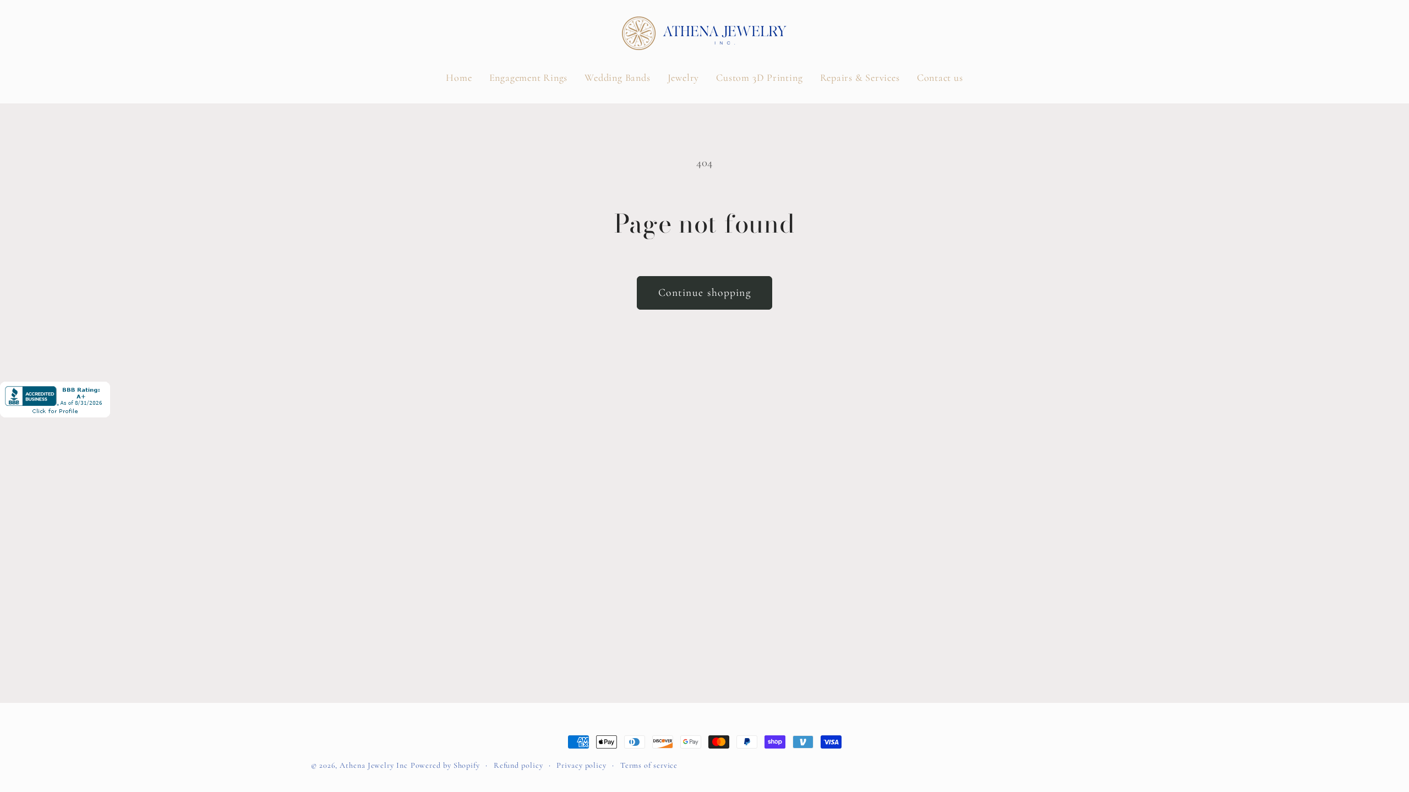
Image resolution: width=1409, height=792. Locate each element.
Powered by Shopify (445, 765)
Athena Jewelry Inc (373, 765)
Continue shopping (704, 292)
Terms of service (649, 765)
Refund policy (518, 765)
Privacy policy (581, 765)
